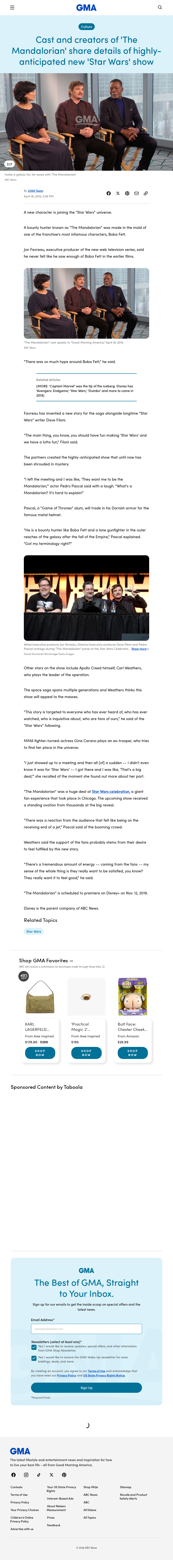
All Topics (90, 1517)
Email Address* (43, 1319)
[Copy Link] (145, 193)
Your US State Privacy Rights (61, 1489)
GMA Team (35, 190)
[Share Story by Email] (136, 193)
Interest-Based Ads (60, 1498)
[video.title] (86, 122)
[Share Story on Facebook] (108, 193)
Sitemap (125, 1487)
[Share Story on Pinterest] (127, 193)
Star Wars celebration (110, 791)
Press (50, 1517)
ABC (86, 1502)
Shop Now (40, 1053)
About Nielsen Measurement (56, 1508)
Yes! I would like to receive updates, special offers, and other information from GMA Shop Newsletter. (87, 1348)
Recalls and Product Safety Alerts (133, 1496)
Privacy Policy (66, 1375)
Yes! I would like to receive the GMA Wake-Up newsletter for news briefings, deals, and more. (83, 1359)
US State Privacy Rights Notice (104, 1375)
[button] (12, 8)
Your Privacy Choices (25, 1510)
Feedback (53, 1525)
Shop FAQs (91, 1487)
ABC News (90, 1494)
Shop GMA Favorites (43, 960)
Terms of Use (96, 1371)
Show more (139, 648)
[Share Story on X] (118, 193)
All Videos (90, 1510)
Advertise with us (22, 1529)
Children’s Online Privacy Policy (21, 1519)
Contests (16, 1487)
